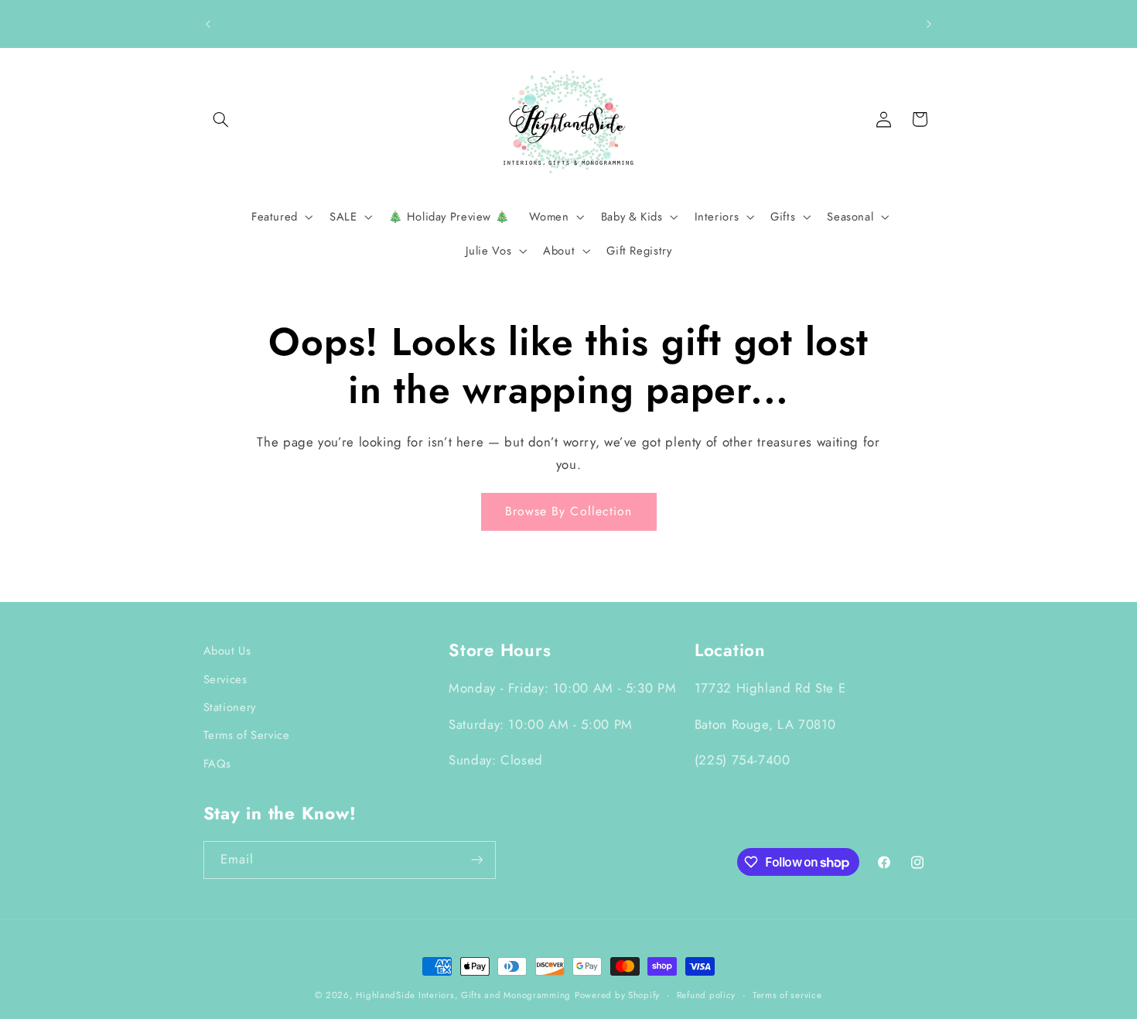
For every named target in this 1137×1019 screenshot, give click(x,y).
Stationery (229, 707)
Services (225, 679)
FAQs (217, 763)
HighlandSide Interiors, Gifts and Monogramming (463, 995)
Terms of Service (246, 735)
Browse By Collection (568, 511)
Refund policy (706, 995)
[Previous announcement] (208, 24)
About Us (227, 650)
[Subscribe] (476, 860)
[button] (221, 119)
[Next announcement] (929, 24)
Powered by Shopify (617, 995)
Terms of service (787, 995)
